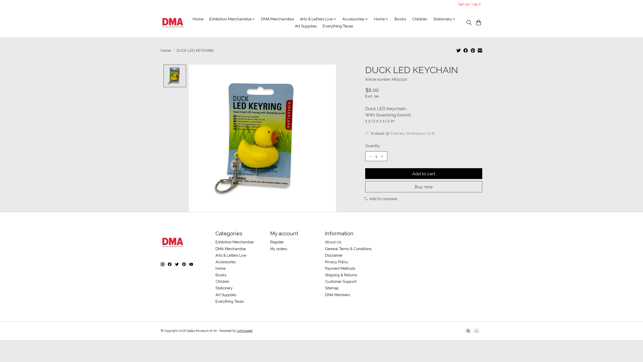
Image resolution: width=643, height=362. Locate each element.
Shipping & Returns (341, 275)
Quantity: (373, 146)
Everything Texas (338, 26)
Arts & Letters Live (231, 255)
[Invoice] (476, 331)
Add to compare (383, 199)
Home (198, 19)
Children (419, 19)
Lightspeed (244, 331)
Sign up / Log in (469, 4)
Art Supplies (306, 26)
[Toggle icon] (468, 22)
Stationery (224, 288)
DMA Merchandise (277, 19)
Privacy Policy (336, 262)
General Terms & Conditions (348, 249)
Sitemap (332, 288)
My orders (278, 249)
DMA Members (337, 295)
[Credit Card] (468, 331)
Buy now (424, 186)
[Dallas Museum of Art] (173, 22)
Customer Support (340, 281)
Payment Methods (340, 268)
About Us (333, 242)
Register (277, 242)
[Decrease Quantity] (370, 156)
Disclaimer (334, 255)
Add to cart (423, 173)
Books (400, 19)
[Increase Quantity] (381, 156)
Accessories (226, 262)
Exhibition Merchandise (235, 242)
